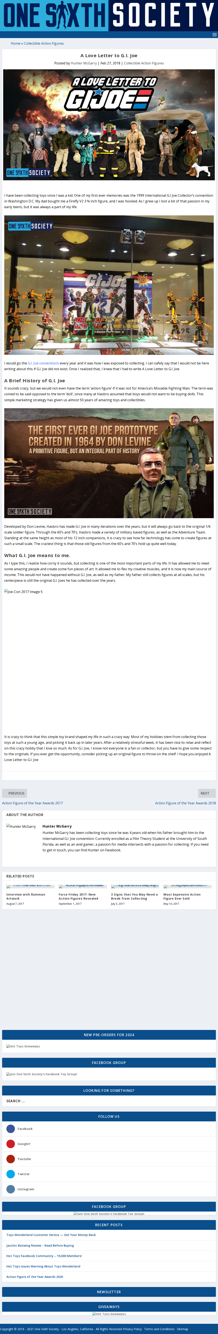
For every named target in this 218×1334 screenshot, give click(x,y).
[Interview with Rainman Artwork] (30, 886)
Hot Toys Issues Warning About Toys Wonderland (43, 1266)
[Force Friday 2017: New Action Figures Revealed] (83, 886)
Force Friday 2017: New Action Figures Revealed (78, 896)
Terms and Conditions (159, 1329)
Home (15, 43)
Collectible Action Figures (44, 43)
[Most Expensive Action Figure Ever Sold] (188, 886)
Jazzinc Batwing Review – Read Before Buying (40, 1245)
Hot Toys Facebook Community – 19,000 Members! (44, 1256)
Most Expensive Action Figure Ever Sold (182, 896)
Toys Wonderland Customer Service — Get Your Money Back (51, 1235)
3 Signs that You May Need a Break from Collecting (134, 896)
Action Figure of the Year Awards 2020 (34, 1277)
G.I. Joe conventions (43, 363)
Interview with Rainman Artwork (25, 896)
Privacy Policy (132, 1329)
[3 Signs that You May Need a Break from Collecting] (135, 886)
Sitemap (182, 1329)
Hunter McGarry (84, 63)
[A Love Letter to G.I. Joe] (109, 124)
